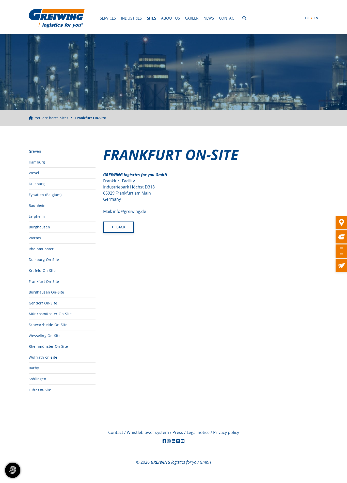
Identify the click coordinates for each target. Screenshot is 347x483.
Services (108, 18)
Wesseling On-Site (44, 335)
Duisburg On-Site (44, 259)
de (307, 18)
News (208, 18)
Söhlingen (37, 378)
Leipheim (37, 216)
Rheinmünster (41, 248)
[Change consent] (12, 470)
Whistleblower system (148, 432)
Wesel (34, 172)
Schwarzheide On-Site (48, 324)
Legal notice (198, 432)
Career (191, 18)
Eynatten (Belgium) (45, 194)
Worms (35, 238)
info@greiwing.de (129, 211)
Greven (35, 151)
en (315, 18)
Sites (151, 18)
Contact (227, 18)
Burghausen (39, 227)
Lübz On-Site (40, 389)
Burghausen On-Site (46, 292)
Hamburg (37, 162)
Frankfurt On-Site (90, 117)
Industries (131, 18)
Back (120, 227)
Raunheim (38, 205)
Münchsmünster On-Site (50, 313)
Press (177, 432)
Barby (34, 367)
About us (170, 18)
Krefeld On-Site (42, 270)
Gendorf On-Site (43, 303)
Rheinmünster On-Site (48, 346)
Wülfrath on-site (43, 357)
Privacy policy (226, 432)
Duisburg (37, 183)
